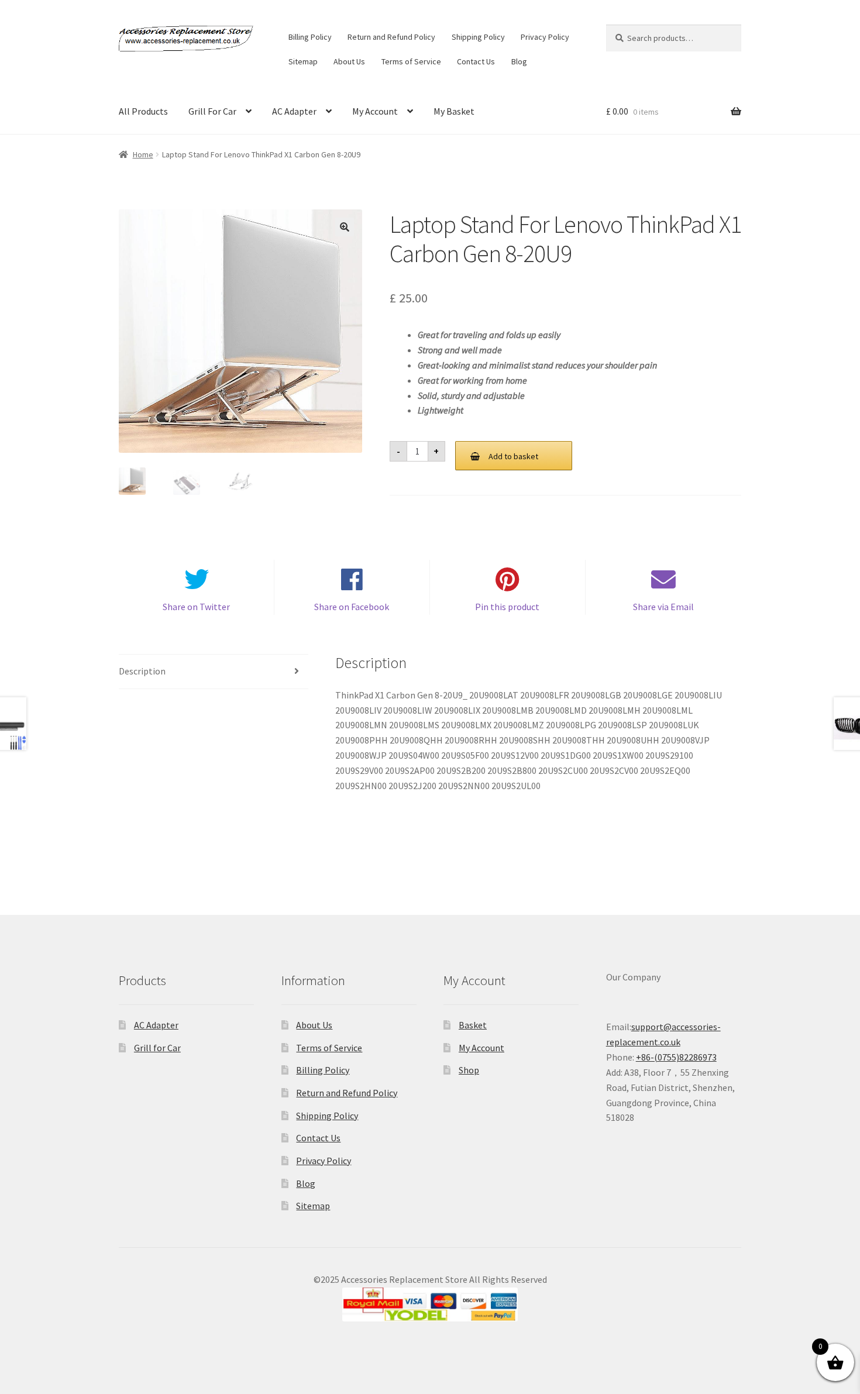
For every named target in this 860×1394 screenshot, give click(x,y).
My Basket (454, 111)
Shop (469, 1070)
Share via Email (663, 606)
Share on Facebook (351, 606)
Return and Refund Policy (391, 37)
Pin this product (507, 606)
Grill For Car (212, 111)
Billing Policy (310, 37)
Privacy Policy (545, 37)
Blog (519, 61)
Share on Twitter (196, 606)
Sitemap (303, 61)
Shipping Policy (478, 37)
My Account (375, 111)
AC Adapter (294, 111)
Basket (473, 1025)
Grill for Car (157, 1048)
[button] (344, 227)
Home (143, 154)
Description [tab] (142, 671)
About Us (349, 61)
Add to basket (513, 456)
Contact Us (476, 61)
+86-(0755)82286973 (676, 1057)
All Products (143, 111)
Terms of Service (411, 61)
